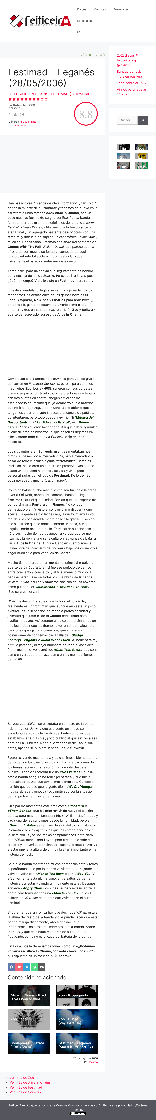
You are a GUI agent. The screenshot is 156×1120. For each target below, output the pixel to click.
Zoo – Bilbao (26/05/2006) (69, 1021)
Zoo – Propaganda (73, 995)
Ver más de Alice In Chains (30, 1082)
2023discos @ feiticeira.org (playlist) (128, 60)
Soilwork (80, 94)
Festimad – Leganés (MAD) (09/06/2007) (75, 1045)
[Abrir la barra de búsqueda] (78, 32)
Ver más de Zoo (22, 1078)
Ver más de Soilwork (25, 1092)
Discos (81, 9)
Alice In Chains (34, 94)
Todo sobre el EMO (131, 83)
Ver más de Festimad (26, 1087)
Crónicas (100, 9)
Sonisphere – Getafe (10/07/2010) (27, 1045)
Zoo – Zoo (18, 1019)
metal (33, 121)
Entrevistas (121, 9)
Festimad (60, 94)
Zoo (14, 94)
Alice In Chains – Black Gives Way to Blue (28, 997)
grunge (24, 121)
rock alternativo (18, 125)
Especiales (84, 21)
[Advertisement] (52, 165)
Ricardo (93, 1061)
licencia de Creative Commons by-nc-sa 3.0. (71, 1105)
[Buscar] (143, 120)
